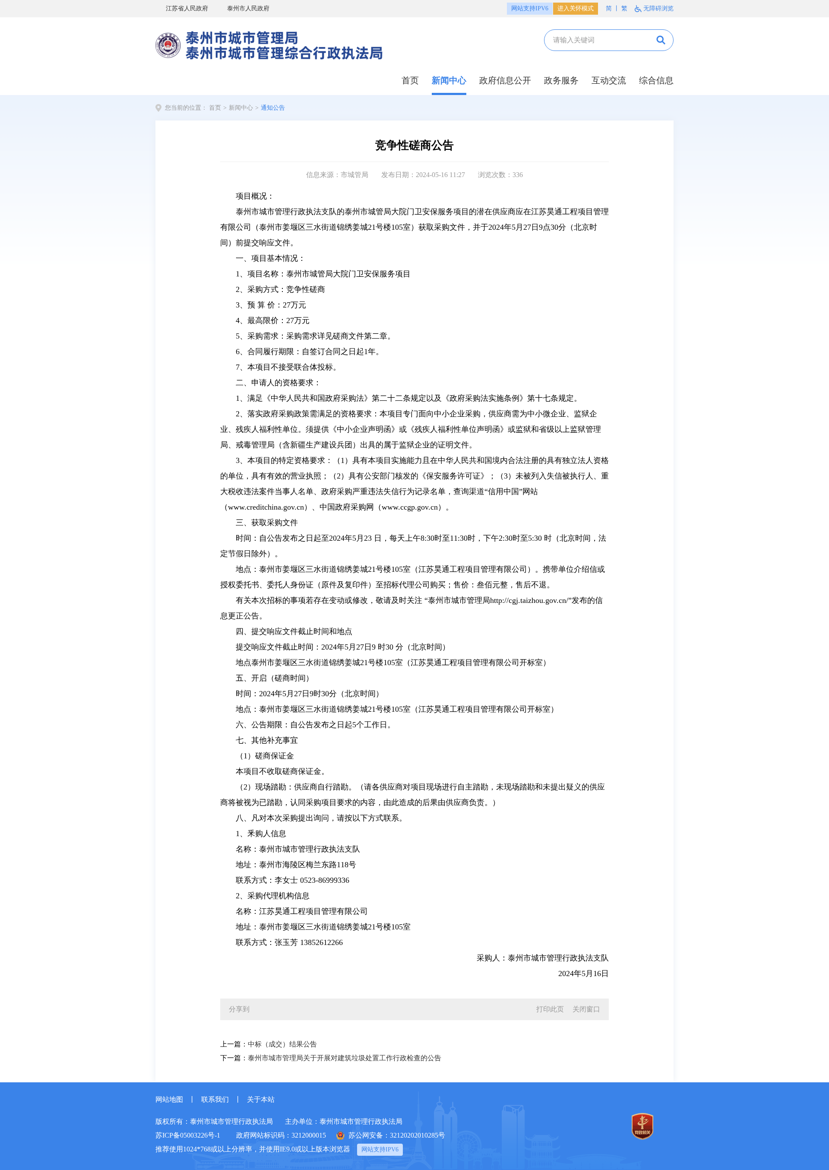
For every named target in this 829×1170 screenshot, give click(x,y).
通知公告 (273, 108)
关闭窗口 (586, 1009)
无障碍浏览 (658, 8)
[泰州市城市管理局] (269, 43)
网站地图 (169, 1099)
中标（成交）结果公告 (282, 1044)
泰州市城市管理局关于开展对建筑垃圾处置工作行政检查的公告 (344, 1058)
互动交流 (609, 80)
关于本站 (261, 1099)
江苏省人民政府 (187, 8)
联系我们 (215, 1099)
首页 (410, 80)
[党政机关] (642, 1126)
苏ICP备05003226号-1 (187, 1135)
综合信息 (656, 80)
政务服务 (561, 80)
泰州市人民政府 (248, 8)
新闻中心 (449, 80)
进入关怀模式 (575, 8)
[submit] (661, 40)
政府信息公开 (505, 80)
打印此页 (550, 1009)
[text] (592, 40)
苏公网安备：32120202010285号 (396, 1135)
